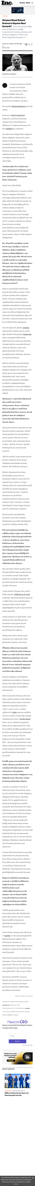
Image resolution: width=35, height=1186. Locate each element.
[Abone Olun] (17, 1056)
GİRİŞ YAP (28, 3)
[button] (6, 1081)
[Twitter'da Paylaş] (29, 44)
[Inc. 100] (17, 10)
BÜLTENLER (22, 3)
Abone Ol (17, 1041)
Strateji (5, 16)
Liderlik (7, 1091)
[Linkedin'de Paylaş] (26, 44)
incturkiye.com (6, 1005)
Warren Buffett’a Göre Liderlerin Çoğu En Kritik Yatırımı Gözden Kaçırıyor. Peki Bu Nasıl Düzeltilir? (17, 1095)
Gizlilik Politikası (28, 1045)
